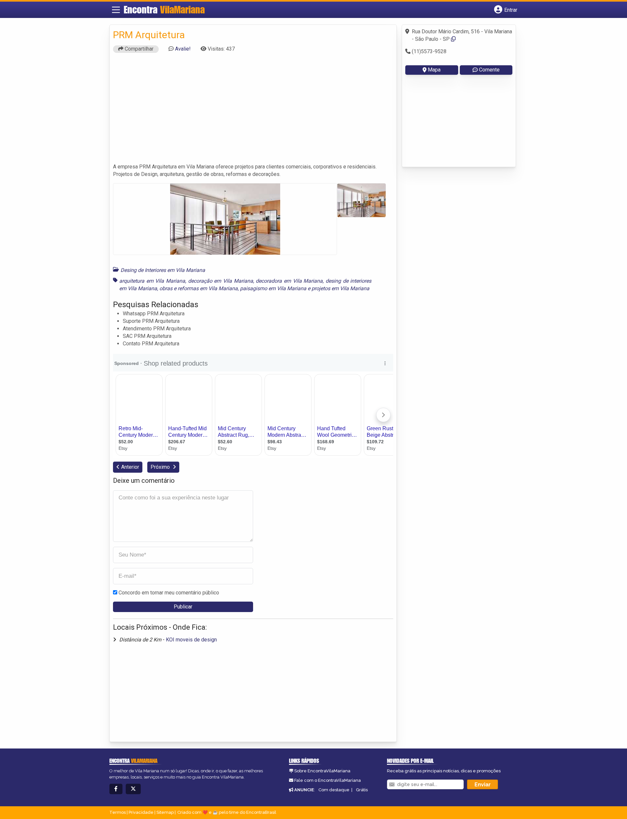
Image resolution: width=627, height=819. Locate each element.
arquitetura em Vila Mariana (152, 281)
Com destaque (333, 789)
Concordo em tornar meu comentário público (169, 593)
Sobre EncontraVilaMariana (322, 770)
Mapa (434, 70)
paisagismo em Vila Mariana (273, 288)
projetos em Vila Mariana (340, 288)
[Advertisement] (253, 111)
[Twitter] (133, 789)
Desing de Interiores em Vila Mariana (163, 270)
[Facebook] (115, 789)
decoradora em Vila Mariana (289, 281)
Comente (489, 70)
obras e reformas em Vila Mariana (198, 288)
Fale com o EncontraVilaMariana (327, 780)
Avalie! (183, 49)
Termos (117, 812)
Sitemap (165, 812)
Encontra (164, 9)
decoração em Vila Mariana (220, 281)
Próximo (161, 467)
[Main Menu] (115, 9)
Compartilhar (138, 49)
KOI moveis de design (191, 640)
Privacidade (141, 812)
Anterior (130, 467)
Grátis (362, 789)
